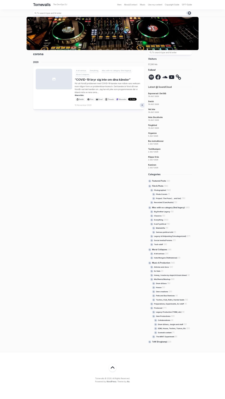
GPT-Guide (187, 4)
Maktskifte (160, 228)
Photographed (160, 190)
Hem (119, 4)
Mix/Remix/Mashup (162, 279)
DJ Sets (157, 271)
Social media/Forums (163, 240)
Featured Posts (159, 181)
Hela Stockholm (155, 117)
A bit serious (81, 70)
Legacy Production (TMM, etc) (169, 312)
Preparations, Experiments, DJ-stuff (169, 304)
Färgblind (152, 125)
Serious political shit (164, 232)
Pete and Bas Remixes (165, 296)
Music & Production (161, 263)
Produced (158, 308)
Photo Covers (161, 194)
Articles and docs (161, 267)
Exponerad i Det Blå (157, 93)
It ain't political (160, 224)
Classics (158, 216)
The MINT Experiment (165, 337)
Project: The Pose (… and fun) (168, 198)
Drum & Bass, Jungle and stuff (170, 324)
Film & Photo (157, 186)
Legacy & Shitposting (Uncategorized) (170, 236)
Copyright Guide (172, 4)
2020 (36, 62)
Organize (152, 133)
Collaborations (164, 320)
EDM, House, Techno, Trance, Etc (172, 328)
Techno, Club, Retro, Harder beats (170, 300)
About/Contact (130, 4)
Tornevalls (42, 4)
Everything (94, 70)
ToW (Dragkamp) (159, 342)
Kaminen (152, 165)
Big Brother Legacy (162, 212)
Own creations (162, 292)
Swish (151, 101)
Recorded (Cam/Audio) (164, 202)
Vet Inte (151, 109)
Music (142, 4)
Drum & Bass (161, 283)
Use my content (155, 4)
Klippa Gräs (153, 157)
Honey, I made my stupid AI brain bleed (170, 275)
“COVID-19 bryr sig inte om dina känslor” (102, 79)
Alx (128, 381)
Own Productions (163, 316)
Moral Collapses (82, 74)
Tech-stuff (158, 244)
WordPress (111, 381)
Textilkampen (154, 149)
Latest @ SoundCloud (160, 87)
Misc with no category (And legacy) (116, 70)
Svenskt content (164, 333)
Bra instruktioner (156, 141)
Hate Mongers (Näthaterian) (165, 258)
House (158, 287)
